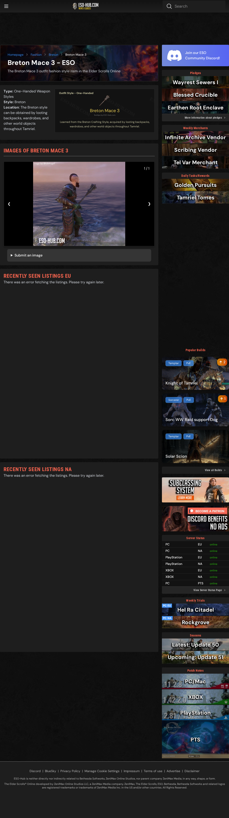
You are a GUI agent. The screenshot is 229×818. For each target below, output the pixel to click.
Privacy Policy (70, 771)
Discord (35, 771)
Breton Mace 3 (105, 110)
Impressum (132, 771)
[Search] (194, 6)
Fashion (36, 55)
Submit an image (28, 255)
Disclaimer (191, 771)
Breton (53, 55)
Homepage (15, 55)
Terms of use (153, 771)
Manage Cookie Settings (102, 771)
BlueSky (50, 771)
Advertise (173, 771)
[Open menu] (6, 6)
